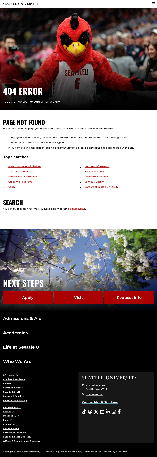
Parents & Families (13, 396)
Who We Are (17, 361)
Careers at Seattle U (14, 432)
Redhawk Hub (11, 407)
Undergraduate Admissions (24, 166)
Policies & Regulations (55, 451)
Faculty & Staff (11, 392)
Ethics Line (121, 451)
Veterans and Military (15, 400)
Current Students (13, 387)
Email (6, 420)
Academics (15, 332)
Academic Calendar (96, 176)
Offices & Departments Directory (21, 441)
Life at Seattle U (21, 347)
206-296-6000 (94, 394)
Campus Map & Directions (100, 402)
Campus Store (11, 428)
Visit (78, 297)
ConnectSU (9, 424)
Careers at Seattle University (101, 186)
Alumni (7, 383)
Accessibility (108, 451)
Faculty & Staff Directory (17, 437)
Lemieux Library (94, 181)
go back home (76, 208)
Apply (11, 186)
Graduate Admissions (20, 171)
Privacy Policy (75, 451)
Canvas (7, 411)
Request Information (97, 166)
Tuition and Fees (95, 171)
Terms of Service (92, 451)
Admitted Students (14, 379)
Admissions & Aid (22, 318)
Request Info (129, 297)
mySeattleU (9, 416)
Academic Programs (20, 181)
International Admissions (22, 176)
